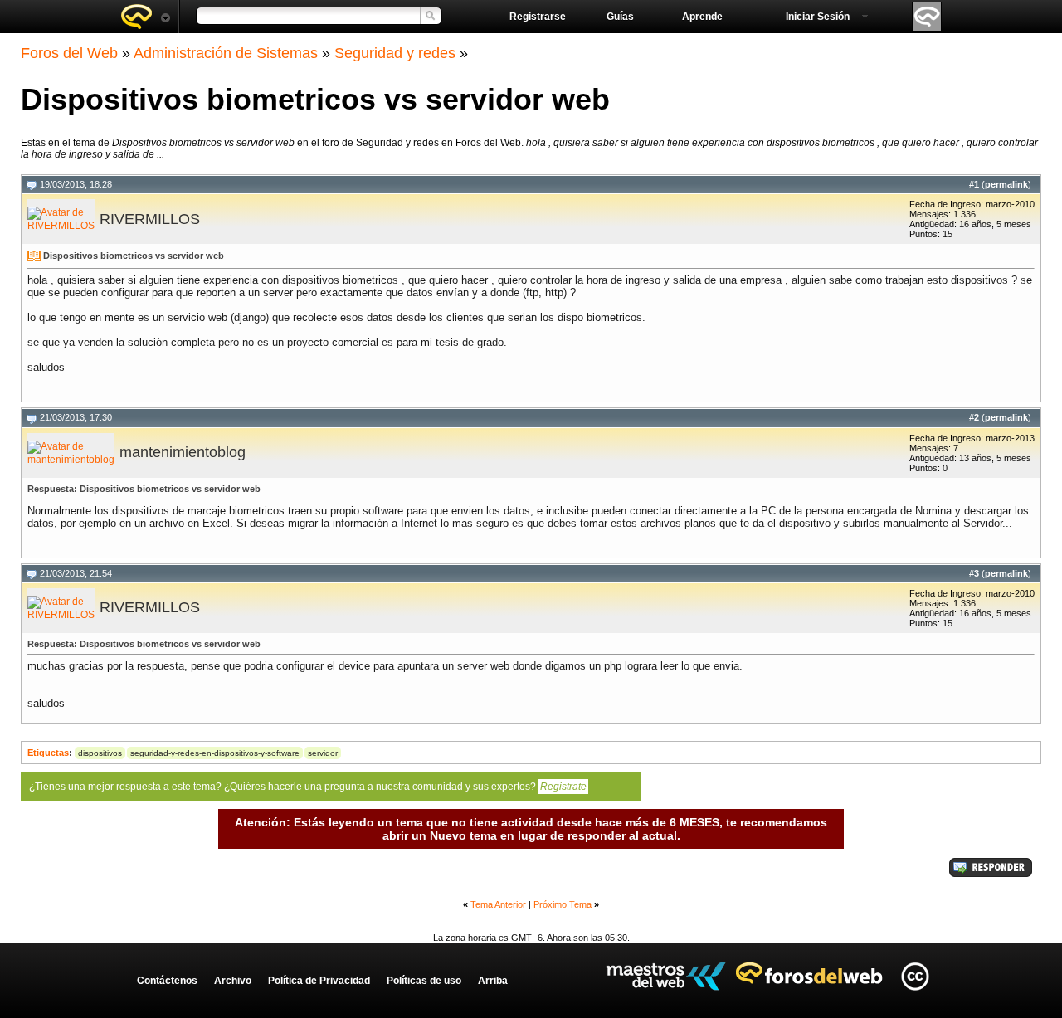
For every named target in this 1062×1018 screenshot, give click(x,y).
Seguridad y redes (394, 53)
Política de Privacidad (319, 980)
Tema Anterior (498, 904)
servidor (323, 752)
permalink (1006, 184)
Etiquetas (48, 752)
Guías (620, 16)
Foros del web (145, 16)
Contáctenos (167, 980)
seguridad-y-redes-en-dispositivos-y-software (215, 752)
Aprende (702, 16)
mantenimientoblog (182, 452)
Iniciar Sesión (818, 16)
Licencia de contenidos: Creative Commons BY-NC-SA (914, 976)
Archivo (232, 980)
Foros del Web (69, 53)
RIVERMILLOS (150, 219)
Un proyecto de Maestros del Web (666, 976)
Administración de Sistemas (226, 53)
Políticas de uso (424, 980)
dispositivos (100, 752)
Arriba (493, 980)
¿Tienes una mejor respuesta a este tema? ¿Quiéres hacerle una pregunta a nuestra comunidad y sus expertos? (308, 786)
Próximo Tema (562, 904)
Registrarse (537, 16)
